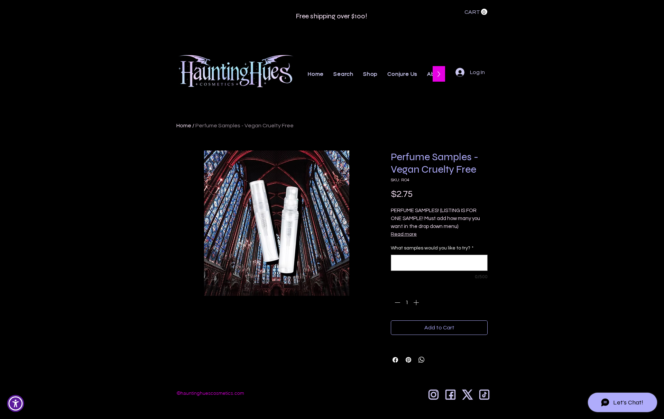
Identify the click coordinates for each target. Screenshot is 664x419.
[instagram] (433, 394)
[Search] (494, 46)
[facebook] (450, 394)
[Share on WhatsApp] (421, 360)
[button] (475, 12)
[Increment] (417, 302)
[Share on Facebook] (395, 360)
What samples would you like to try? (432, 248)
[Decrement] (397, 302)
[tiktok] (484, 394)
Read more (404, 234)
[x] (467, 394)
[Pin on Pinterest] (408, 360)
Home (183, 125)
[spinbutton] (407, 302)
